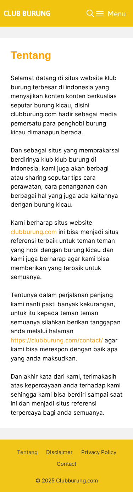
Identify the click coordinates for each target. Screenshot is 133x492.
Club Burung (27, 13)
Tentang (27, 452)
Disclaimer (59, 452)
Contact (66, 463)
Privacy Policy (98, 452)
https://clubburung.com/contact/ (57, 340)
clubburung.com (34, 231)
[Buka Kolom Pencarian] (90, 13)
